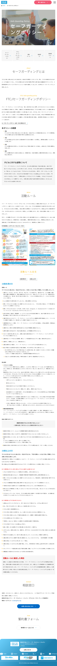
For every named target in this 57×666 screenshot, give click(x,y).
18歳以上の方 (33, 279)
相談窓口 (39, 55)
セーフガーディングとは (7, 55)
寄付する (43, 2)
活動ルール (28, 55)
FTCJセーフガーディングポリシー (18, 55)
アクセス (23, 645)
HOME (4, 5)
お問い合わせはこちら (27, 606)
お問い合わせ (27, 650)
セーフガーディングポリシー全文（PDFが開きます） (14, 123)
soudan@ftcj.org (16, 600)
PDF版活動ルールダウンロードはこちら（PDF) (13, 226)
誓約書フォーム (50, 55)
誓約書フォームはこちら (27, 627)
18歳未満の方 (23, 279)
